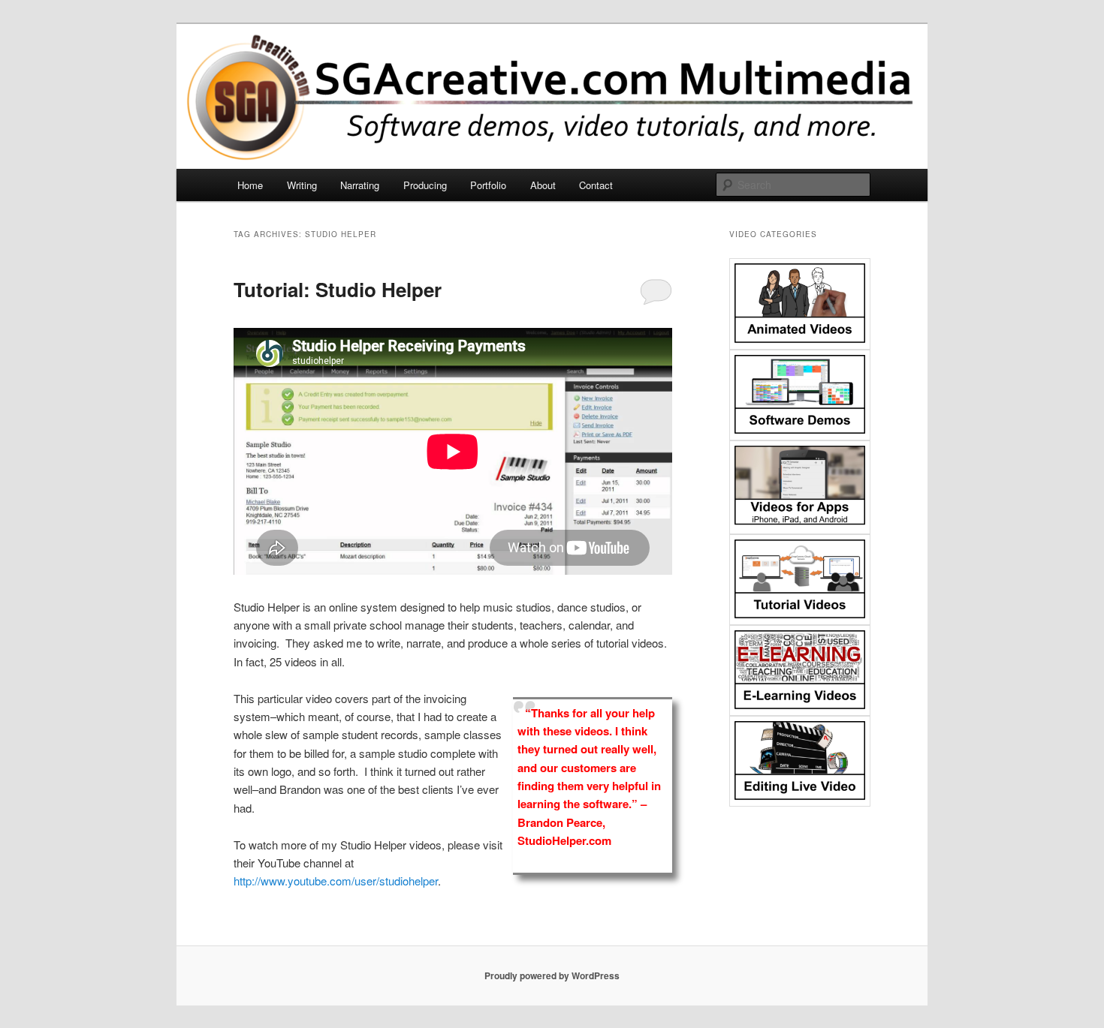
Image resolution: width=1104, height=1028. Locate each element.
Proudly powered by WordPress (552, 975)
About (543, 185)
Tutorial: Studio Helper (338, 289)
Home (250, 185)
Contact (596, 185)
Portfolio (488, 185)
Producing (425, 185)
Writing (302, 185)
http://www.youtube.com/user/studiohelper (336, 880)
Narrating (359, 185)
